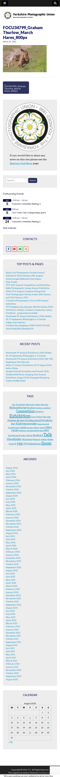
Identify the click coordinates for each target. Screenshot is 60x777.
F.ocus (33, 417)
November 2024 (13, 524)
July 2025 (10, 499)
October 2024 (12, 527)
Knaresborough (43, 424)
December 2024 (13, 521)
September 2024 (13, 530)
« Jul (11, 742)
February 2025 (13, 514)
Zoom (46, 443)
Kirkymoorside (26, 423)
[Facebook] (8, 249)
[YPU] (30, 14)
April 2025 (11, 508)
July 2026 (10, 471)
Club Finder (11, 282)
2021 (13, 405)
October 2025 (12, 489)
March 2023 (11, 586)
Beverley (44, 405)
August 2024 (12, 533)
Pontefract (22, 431)
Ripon (41, 431)
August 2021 (11, 645)
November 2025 (13, 486)
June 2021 (10, 651)
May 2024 (10, 542)
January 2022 (12, 630)
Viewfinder (14, 439)
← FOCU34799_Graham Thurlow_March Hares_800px (15, 87)
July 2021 (10, 648)
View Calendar (9, 227)
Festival (39, 417)
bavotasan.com (45, 773)
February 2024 (13, 552)
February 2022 (13, 626)
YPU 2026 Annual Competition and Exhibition (28, 285)
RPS (46, 430)
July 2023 (10, 574)
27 (30, 733)
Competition (25, 411)
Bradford (31, 408)
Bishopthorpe (18, 407)
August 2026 (12, 468)
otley (48, 427)
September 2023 (13, 567)
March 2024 (11, 549)
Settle (29, 435)
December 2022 (13, 595)
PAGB (14, 430)
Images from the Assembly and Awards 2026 (27, 371)
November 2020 (13, 670)
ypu (20, 443)
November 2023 (13, 561)
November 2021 (13, 636)
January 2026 (12, 483)
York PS (12, 444)
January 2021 (12, 667)
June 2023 (10, 577)
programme (33, 430)
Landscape (13, 427)
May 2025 (10, 505)
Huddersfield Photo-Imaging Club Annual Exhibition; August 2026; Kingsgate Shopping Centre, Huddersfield (27, 377)
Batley (38, 405)
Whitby (44, 440)
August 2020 (12, 679)
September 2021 (13, 642)
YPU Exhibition (32, 443)
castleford (47, 408)
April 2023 (11, 583)
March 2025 (11, 511)
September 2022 (13, 605)
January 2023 (12, 592)
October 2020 (12, 673)
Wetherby (37, 440)
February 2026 (13, 480)
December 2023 (13, 558)
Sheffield (38, 435)
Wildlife (50, 440)
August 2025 (12, 496)
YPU (29, 770)
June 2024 (10, 539)
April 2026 (11, 477)
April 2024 (11, 546)
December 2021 (13, 633)
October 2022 (12, 602)
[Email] (14, 249)
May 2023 (10, 580)
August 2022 (12, 608)
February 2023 (13, 589)
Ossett (42, 428)
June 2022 (10, 614)
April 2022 (11, 620)
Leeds (23, 427)
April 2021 (11, 658)
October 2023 (12, 564)
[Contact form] (20, 249)
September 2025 (13, 493)
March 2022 (11, 623)
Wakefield (27, 439)
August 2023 (12, 570)
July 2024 (10, 536)
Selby (23, 435)
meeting (30, 428)
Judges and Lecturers (15, 322)
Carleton (39, 408)
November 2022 (13, 598)
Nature (36, 428)
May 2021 (10, 655)
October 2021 (12, 639)
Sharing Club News (21, 163)
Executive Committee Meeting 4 (26, 204)
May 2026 (10, 474)
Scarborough (14, 435)
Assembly (21, 404)
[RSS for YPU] (25, 249)
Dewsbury (39, 411)
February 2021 (13, 664)
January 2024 (12, 555)
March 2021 (11, 661)
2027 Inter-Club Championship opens (29, 212)
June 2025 (10, 502)
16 (48, 723)
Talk (47, 434)
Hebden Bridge (16, 420)
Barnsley (30, 404)
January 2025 (12, 518)
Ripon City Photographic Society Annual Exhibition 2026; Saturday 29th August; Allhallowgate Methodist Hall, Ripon (25, 276)
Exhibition (20, 415)
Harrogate (47, 417)
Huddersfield (33, 420)
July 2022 (10, 611)
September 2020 (13, 676)
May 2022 (10, 617)
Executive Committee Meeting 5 (26, 221)
